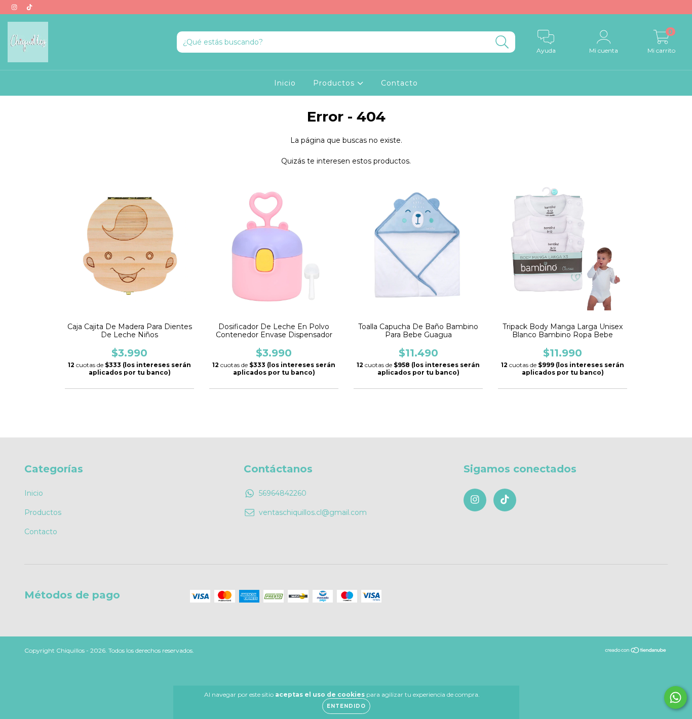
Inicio (285, 83)
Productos (335, 83)
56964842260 (282, 493)
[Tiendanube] (636, 651)
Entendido (346, 706)
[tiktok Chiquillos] (29, 7)
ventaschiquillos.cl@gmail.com (313, 512)
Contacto (399, 83)
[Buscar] (502, 42)
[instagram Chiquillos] (15, 7)
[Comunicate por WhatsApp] (675, 697)
